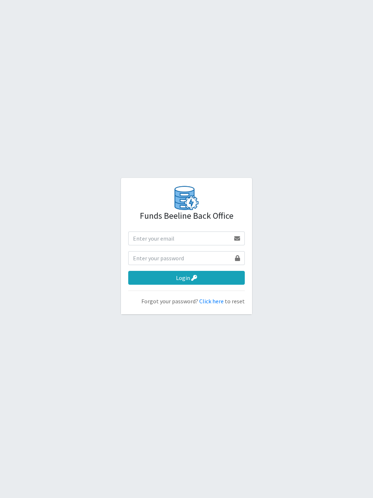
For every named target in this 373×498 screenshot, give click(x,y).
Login (183, 277)
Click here (212, 301)
